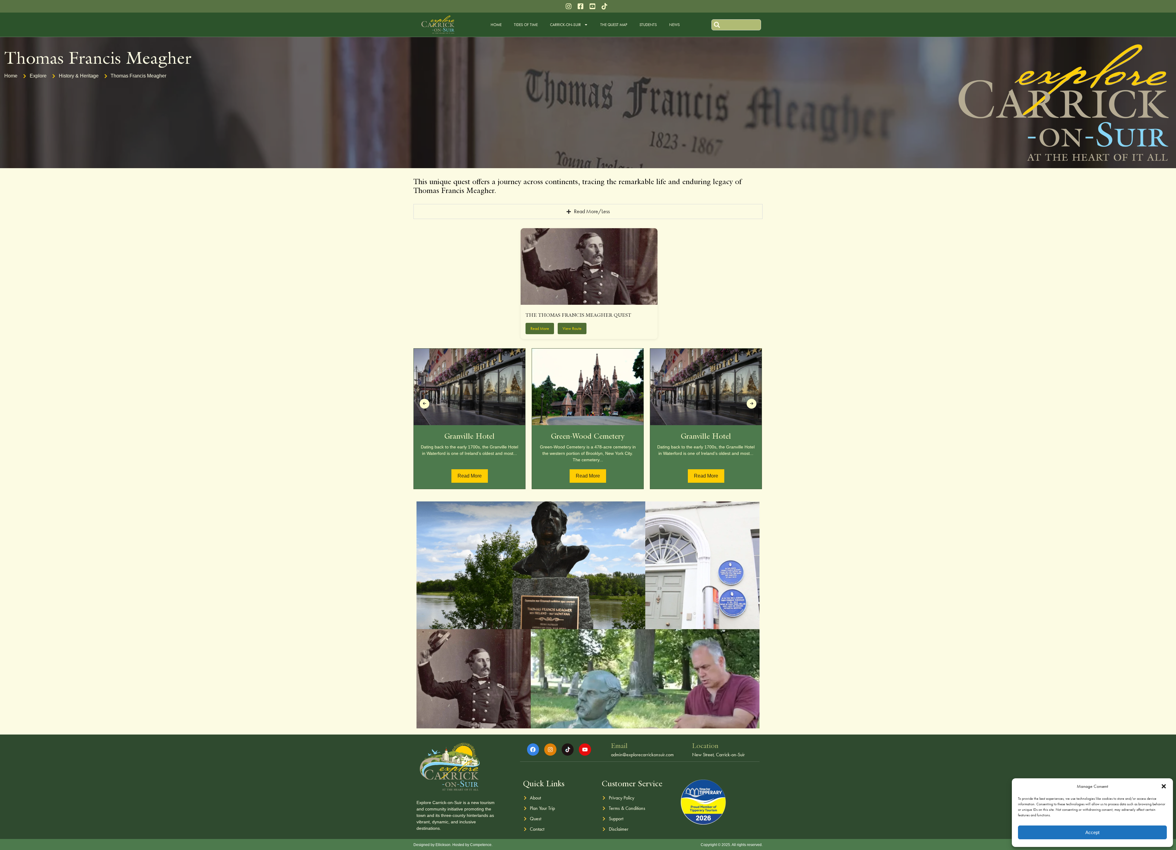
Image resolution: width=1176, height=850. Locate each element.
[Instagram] (550, 749)
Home (496, 24)
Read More (470, 475)
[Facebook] (533, 749)
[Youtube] (585, 749)
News (674, 24)
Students (648, 24)
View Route (572, 328)
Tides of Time (526, 24)
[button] (1164, 786)
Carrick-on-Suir (565, 24)
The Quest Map (613, 24)
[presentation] (424, 404)
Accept (1092, 832)
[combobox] (736, 24)
